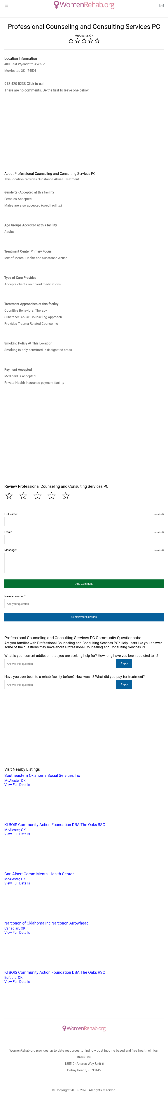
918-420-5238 (24, 84)
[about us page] (161, 6)
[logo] (84, 4)
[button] (84, 583)
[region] (84, 135)
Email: (84, 532)
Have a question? (15, 596)
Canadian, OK (46, 928)
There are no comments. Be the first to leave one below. (46, 90)
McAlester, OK (42, 780)
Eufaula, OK (54, 977)
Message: (84, 550)
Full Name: (84, 514)
